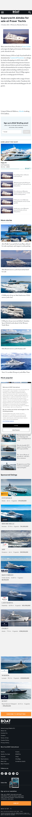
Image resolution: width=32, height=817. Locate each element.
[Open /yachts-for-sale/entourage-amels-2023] (16, 487)
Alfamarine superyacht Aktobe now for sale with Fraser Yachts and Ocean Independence (22, 184)
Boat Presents (5, 764)
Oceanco (4, 552)
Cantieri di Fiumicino (17, 58)
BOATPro (18, 754)
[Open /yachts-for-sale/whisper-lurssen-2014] (16, 665)
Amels (3, 501)
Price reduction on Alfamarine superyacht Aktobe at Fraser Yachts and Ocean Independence (22, 192)
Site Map (18, 759)
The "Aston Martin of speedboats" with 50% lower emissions (23, 456)
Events (17, 752)
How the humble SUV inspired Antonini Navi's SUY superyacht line (24, 447)
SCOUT (4, 701)
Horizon (4, 526)
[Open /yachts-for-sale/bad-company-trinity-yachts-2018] (16, 564)
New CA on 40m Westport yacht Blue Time (16, 372)
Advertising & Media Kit (8, 728)
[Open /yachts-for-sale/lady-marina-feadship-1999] (16, 592)
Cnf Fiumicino (5, 165)
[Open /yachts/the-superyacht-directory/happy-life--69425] (16, 152)
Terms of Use (4, 738)
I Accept (16, 425)
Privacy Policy (5, 742)
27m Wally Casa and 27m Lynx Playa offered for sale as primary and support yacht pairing (16, 245)
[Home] (16, 12)
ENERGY (5, 628)
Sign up (16, 803)
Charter (3, 756)
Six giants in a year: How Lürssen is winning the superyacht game (23, 465)
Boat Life (3, 761)
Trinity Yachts (6, 578)
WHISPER (5, 675)
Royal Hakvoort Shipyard (9, 704)
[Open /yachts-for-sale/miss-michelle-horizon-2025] (16, 513)
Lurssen (4, 678)
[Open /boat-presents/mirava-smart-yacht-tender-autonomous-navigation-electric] (8, 437)
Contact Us (4, 733)
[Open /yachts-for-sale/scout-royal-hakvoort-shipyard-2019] (16, 690)
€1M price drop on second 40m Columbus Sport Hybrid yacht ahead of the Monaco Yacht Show (15, 323)
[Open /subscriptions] (12, 783)
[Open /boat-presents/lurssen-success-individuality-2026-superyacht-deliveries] (8, 466)
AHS (3, 549)
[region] (16, 408)
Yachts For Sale (5, 754)
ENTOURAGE (7, 498)
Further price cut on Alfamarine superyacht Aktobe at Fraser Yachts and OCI (22, 201)
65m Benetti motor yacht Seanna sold (14, 349)
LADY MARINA (7, 603)
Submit (26, 132)
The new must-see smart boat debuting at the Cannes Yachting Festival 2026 (24, 437)
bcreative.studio (20, 761)
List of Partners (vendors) (8, 421)
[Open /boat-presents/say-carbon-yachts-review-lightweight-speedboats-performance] (8, 456)
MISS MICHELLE (8, 524)
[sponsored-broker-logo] (4, 495)
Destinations (5, 759)
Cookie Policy (5, 740)
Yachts (3, 752)
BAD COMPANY (7, 575)
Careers (3, 735)
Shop (17, 756)
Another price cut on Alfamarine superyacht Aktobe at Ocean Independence (21, 210)
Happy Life (4, 162)
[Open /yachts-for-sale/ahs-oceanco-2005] (16, 538)
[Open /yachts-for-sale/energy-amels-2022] (16, 617)
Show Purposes (16, 430)
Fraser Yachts (26, 46)
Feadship (4, 605)
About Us (3, 730)
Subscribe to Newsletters (16, 714)
